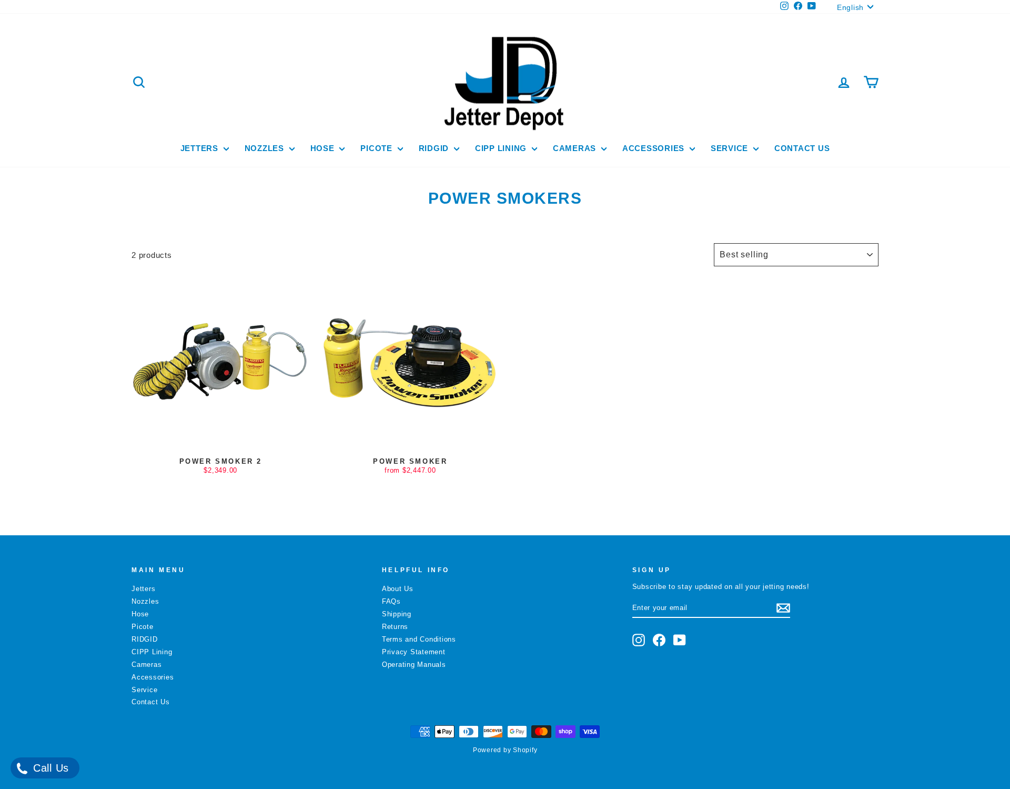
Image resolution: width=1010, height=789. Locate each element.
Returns (395, 627)
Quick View (220, 442)
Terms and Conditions (419, 639)
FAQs (391, 601)
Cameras (576, 148)
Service (731, 148)
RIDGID (435, 148)
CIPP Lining (502, 148)
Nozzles (266, 148)
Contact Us (802, 148)
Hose (323, 148)
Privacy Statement (414, 652)
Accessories (654, 148)
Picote (377, 148)
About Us (397, 589)
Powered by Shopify (505, 750)
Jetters (200, 148)
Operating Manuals (414, 664)
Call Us (49, 768)
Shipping (396, 614)
